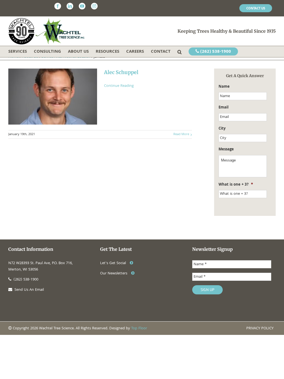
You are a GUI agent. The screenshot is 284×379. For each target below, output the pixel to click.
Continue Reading (119, 86)
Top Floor (139, 328)
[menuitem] (256, 8)
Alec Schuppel (121, 72)
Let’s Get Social (113, 263)
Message (226, 149)
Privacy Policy (259, 328)
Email (224, 107)
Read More (181, 134)
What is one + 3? (236, 184)
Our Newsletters (114, 274)
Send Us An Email (29, 290)
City (222, 128)
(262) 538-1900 (215, 51)
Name (224, 86)
